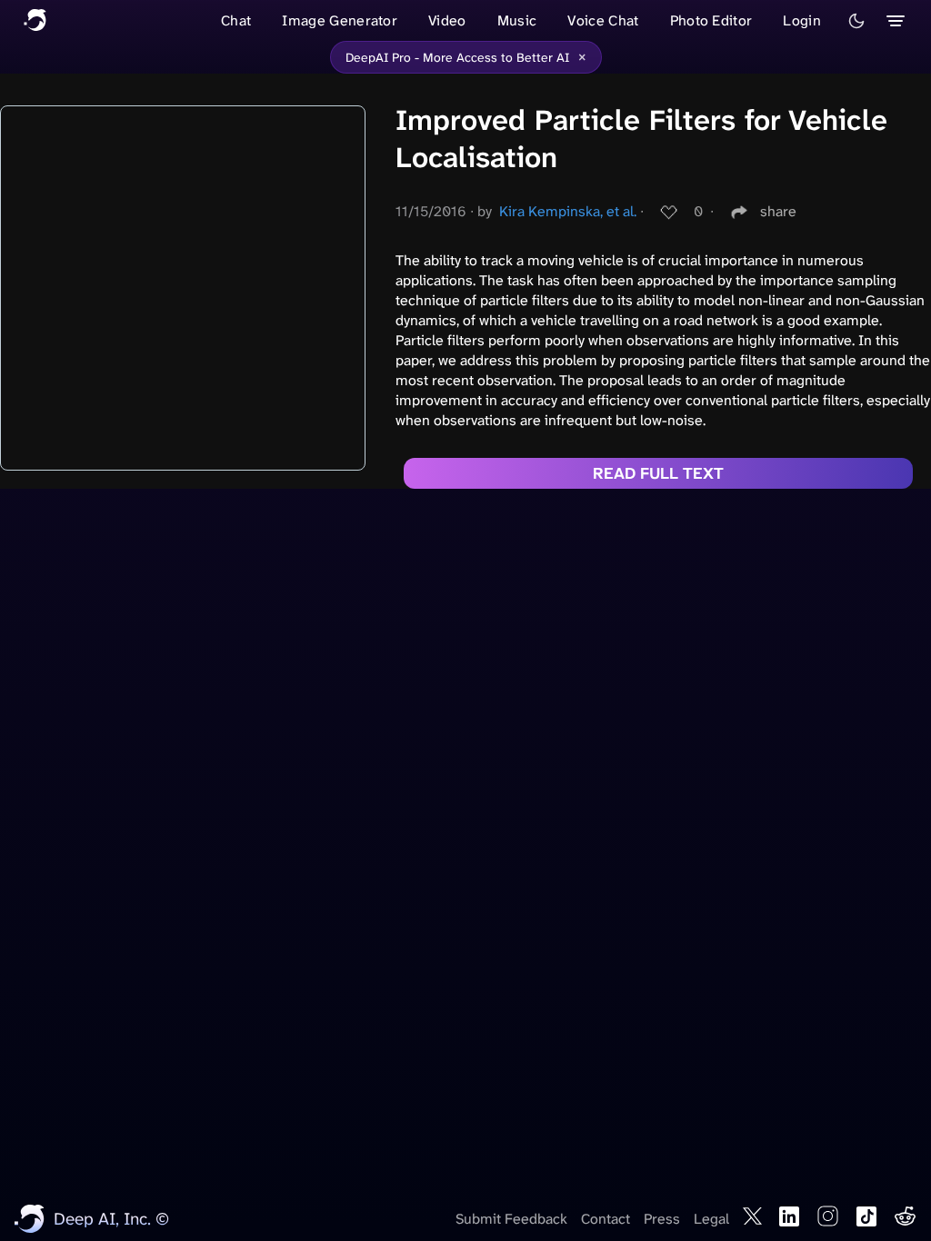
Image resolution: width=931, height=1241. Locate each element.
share (778, 211)
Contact (605, 1218)
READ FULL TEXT (658, 473)
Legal (711, 1218)
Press (662, 1218)
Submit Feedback (511, 1218)
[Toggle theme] (856, 20)
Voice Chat (602, 20)
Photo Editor (711, 20)
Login (802, 20)
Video (447, 20)
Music (517, 20)
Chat (236, 20)
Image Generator (339, 20)
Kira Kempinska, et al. (567, 211)
